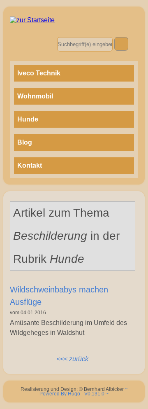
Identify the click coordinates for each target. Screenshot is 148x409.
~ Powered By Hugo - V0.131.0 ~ (83, 391)
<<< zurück (72, 358)
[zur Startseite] (71, 20)
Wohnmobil (35, 96)
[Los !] (121, 44)
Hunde (27, 119)
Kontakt (29, 165)
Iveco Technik (38, 73)
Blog (24, 142)
